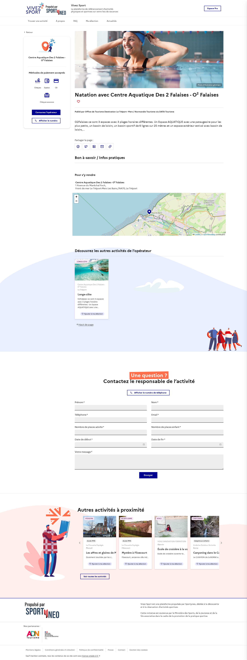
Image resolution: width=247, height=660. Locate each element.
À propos (60, 21)
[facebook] (78, 146)
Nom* (154, 402)
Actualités (111, 21)
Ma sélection (92, 21)
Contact (121, 650)
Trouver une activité (37, 21)
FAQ (75, 21)
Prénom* (80, 402)
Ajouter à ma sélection (93, 314)
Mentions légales (33, 650)
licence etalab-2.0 (90, 656)
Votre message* (83, 452)
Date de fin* (158, 439)
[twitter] (86, 146)
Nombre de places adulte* (89, 427)
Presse (110, 650)
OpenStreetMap (209, 234)
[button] (149, 211)
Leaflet (197, 234)
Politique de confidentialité (91, 650)
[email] (102, 146)
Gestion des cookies (139, 650)
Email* (155, 414)
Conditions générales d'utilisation (60, 650)
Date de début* (83, 439)
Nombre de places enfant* (166, 427)
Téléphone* (81, 414)
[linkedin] (94, 146)
